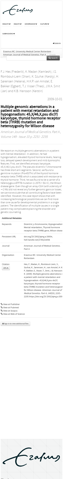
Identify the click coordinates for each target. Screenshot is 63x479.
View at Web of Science (14, 314)
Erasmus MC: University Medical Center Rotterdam (27, 51)
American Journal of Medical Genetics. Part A (24, 54)
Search (54, 58)
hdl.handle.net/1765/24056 (37, 240)
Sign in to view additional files (16, 324)
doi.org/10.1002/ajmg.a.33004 (38, 236)
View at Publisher (11, 304)
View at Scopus (10, 311)
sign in (58, 43)
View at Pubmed (11, 307)
